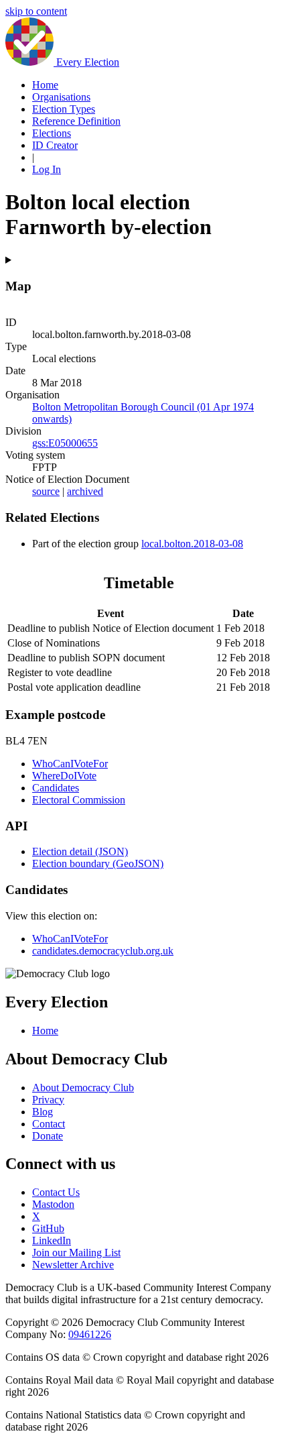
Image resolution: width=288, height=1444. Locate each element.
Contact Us (56, 1192)
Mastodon (53, 1204)
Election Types (63, 109)
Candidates (55, 787)
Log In (46, 169)
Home (45, 85)
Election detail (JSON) (80, 851)
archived (85, 491)
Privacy (48, 1099)
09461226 (89, 1334)
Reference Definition (76, 121)
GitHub (48, 1228)
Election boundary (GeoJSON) (97, 863)
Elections (51, 133)
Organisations (61, 97)
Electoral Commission (78, 800)
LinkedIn (51, 1240)
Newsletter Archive (73, 1264)
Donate (47, 1136)
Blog (42, 1111)
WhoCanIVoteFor (70, 763)
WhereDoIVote (64, 775)
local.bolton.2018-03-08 (192, 543)
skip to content (36, 11)
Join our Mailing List (76, 1252)
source (46, 491)
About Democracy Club (83, 1087)
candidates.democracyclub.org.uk (102, 950)
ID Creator (55, 145)
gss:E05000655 (65, 443)
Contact (48, 1123)
